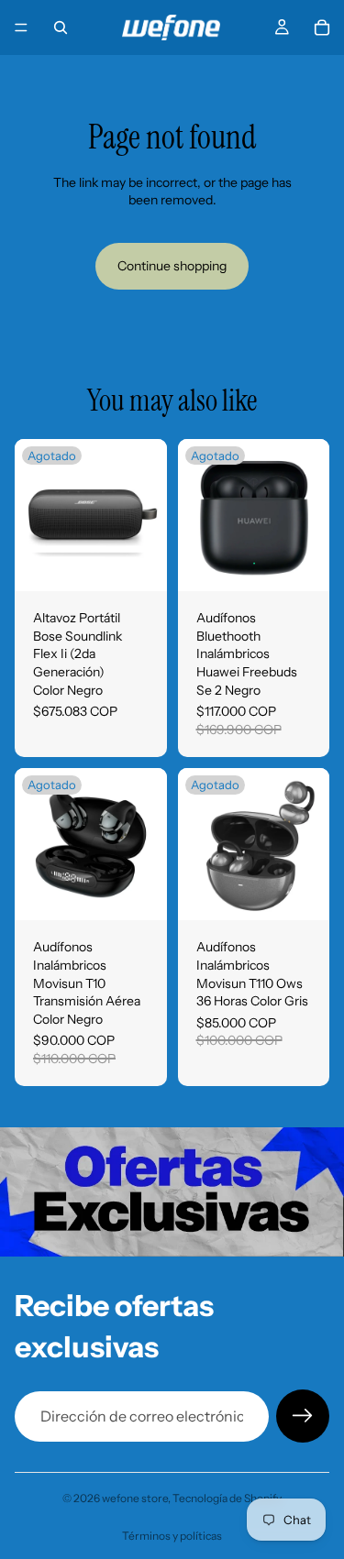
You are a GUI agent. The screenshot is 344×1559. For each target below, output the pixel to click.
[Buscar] (60, 27)
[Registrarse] (302, 1416)
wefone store (135, 1498)
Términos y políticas (172, 1536)
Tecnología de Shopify (227, 1498)
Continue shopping (172, 266)
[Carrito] (322, 27)
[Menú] (21, 27)
